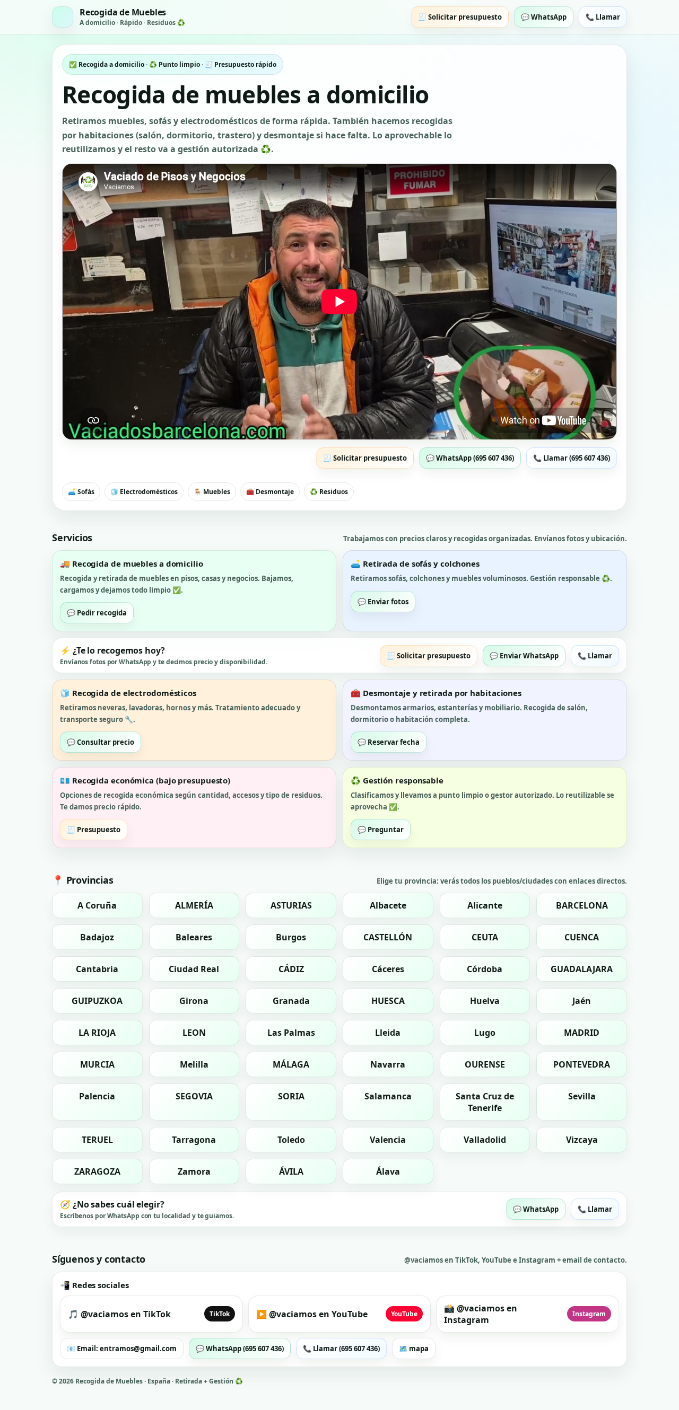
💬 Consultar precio (100, 742)
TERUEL (97, 1139)
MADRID (581, 1032)
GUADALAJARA (582, 969)
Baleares (194, 937)
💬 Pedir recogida (97, 613)
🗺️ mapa (414, 1348)
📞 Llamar (603, 17)
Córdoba (484, 969)
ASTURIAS (291, 905)
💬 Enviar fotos (383, 601)
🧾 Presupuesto (93, 829)
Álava (388, 1171)
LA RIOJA (97, 1032)
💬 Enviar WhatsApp (524, 655)
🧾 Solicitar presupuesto (460, 17)
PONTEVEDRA (581, 1064)
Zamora (194, 1171)
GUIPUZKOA (97, 1001)
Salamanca (388, 1096)
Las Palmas (291, 1032)
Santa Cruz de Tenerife (485, 1102)
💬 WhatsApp (544, 17)
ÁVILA (291, 1171)
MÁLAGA (291, 1064)
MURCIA (97, 1064)
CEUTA (485, 937)
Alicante (484, 905)
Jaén (581, 1001)
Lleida (388, 1032)
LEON (194, 1032)
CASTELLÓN (387, 937)
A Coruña (97, 905)
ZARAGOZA (97, 1171)
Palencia (97, 1096)
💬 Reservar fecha (389, 742)
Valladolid (485, 1139)
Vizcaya (582, 1139)
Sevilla (582, 1096)
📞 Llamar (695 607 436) (571, 458)
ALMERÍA (194, 905)
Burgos (291, 937)
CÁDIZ (291, 969)
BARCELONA (582, 905)
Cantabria (97, 969)
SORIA (291, 1096)
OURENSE (485, 1064)
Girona (193, 1001)
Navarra (387, 1064)
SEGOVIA (194, 1096)
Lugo (484, 1032)
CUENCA (581, 937)
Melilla (194, 1064)
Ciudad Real (194, 969)
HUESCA (388, 1001)
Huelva (485, 1001)
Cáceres (388, 969)
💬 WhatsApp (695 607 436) (470, 458)
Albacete (388, 905)
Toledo (291, 1139)
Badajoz (97, 937)
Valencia (388, 1139)
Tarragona (194, 1139)
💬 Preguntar (381, 829)
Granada (291, 1001)
